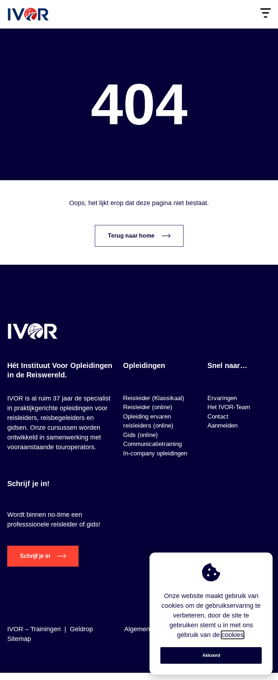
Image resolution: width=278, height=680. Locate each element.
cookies (233, 634)
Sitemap (19, 638)
